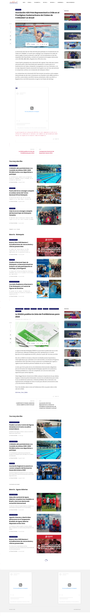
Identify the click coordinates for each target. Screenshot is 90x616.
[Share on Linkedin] (10, 43)
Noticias (45, 2)
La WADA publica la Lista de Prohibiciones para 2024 (26, 152)
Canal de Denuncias (70, 2)
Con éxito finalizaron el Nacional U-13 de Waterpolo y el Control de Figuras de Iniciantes (21, 286)
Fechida (33, 44)
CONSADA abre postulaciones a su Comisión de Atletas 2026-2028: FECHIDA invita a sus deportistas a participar (21, 171)
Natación (12, 259)
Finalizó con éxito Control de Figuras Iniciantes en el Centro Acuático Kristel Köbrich (21, 427)
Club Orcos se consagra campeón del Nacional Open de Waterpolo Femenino (20, 213)
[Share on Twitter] (10, 36)
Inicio (24, 2)
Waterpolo (18, 9)
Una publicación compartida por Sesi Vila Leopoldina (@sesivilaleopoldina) (31, 127)
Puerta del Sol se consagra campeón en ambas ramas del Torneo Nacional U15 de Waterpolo (21, 193)
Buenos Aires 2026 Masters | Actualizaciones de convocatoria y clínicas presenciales (21, 244)
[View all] (72, 17)
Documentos (37, 2)
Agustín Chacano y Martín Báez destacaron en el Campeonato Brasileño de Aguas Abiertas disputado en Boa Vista (20, 520)
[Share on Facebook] (10, 32)
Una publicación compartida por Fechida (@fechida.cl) (69, 601)
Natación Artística (14, 281)
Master (39, 308)
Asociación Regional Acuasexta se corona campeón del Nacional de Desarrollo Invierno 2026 (21, 468)
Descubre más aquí (77, 609)
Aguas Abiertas (13, 165)
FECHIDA (29, 2)
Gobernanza (60, 2)
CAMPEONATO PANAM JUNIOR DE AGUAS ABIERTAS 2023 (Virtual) (25, 404)
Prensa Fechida (13, 182)
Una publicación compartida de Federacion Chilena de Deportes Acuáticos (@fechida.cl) (27, 601)
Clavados (27, 308)
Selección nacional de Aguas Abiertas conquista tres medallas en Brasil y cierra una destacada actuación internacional (21, 500)
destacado (33, 308)
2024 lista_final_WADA (21, 392)
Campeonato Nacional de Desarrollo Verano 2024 (46, 152)
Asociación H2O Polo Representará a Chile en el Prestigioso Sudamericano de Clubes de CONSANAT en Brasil (47, 405)
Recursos (52, 2)
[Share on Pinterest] (10, 39)
